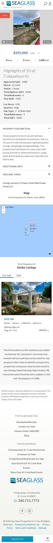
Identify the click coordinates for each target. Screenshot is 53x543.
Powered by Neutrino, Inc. (27, 524)
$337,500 (9, 319)
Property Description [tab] (16, 128)
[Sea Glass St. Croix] (20, 5)
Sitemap (42, 527)
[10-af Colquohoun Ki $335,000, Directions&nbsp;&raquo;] (26, 231)
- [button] (3, 211)
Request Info (17, 539)
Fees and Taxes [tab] (12, 174)
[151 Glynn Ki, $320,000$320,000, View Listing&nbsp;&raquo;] (35, 227)
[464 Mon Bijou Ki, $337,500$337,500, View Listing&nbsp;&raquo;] (32, 227)
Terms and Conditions (25, 527)
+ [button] (3, 208)
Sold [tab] (18, 275)
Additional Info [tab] (13, 166)
